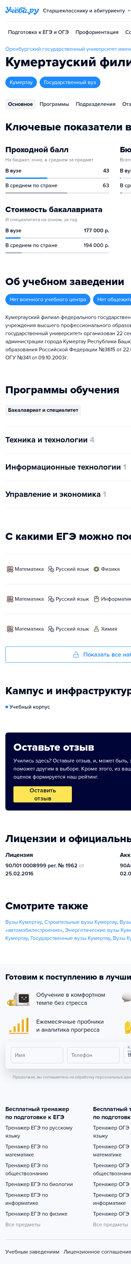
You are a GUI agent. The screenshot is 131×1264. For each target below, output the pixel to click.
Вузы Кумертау (23, 922)
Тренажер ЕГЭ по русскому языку (39, 1131)
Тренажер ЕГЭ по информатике (26, 1199)
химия (109, 629)
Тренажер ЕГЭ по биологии (39, 1184)
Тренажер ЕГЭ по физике (36, 1214)
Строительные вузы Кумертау (80, 922)
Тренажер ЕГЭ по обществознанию (26, 1169)
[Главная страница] (22, 11)
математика (29, 569)
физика (110, 569)
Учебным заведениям (32, 1252)
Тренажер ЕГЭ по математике (26, 1150)
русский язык (72, 569)
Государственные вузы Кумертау (70, 938)
